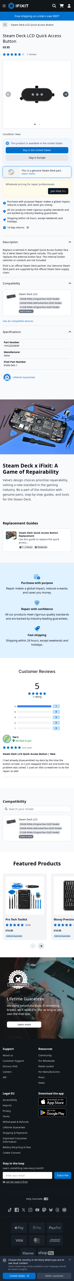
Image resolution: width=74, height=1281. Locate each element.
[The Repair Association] (64, 1210)
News (41, 1082)
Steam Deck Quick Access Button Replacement (38, 534)
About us (8, 1055)
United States (17, 1275)
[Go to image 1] (35, 124)
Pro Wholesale (46, 1060)
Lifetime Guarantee (14, 1127)
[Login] (69, 6)
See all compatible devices (18, 321)
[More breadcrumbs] (5, 25)
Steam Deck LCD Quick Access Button (32, 24)
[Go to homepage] (19, 6)
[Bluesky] (51, 1210)
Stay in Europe (37, 157)
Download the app (51, 1093)
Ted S (15, 737)
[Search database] (54, 5)
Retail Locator (46, 1066)
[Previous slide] (33, 946)
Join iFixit (58, 191)
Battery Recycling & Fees (17, 1147)
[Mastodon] (44, 1210)
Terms (6, 1116)
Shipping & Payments (15, 1132)
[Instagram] (30, 1210)
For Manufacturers (49, 1071)
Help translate (34, 1198)
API (5, 1077)
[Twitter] (24, 1210)
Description (10, 242)
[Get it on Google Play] (52, 1113)
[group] (8, 94)
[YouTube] (37, 1210)
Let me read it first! (17, 1181)
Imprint (7, 1105)
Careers (7, 1071)
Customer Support (13, 1060)
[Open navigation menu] (4, 5)
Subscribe (62, 1175)
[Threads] (57, 1210)
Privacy (7, 1110)
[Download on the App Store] (52, 1102)
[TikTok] (10, 1210)
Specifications (12, 332)
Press (41, 1077)
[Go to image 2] (39, 124)
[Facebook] (17, 1210)
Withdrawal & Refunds (16, 1121)
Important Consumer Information (15, 1140)
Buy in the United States (37, 150)
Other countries (54, 1275)
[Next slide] (41, 946)
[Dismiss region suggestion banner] (69, 1259)
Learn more (24, 1024)
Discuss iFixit (10, 1066)
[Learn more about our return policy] (27, 227)
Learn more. (28, 173)
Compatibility (11, 283)
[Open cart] (61, 5)
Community (45, 1055)
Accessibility (10, 1100)
